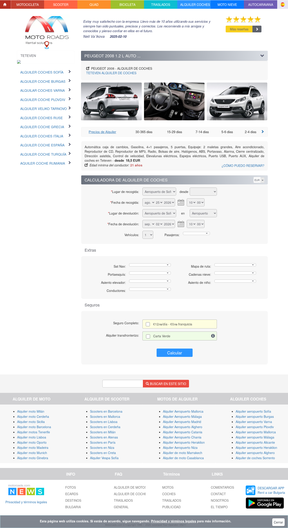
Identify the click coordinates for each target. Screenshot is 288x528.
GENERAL (121, 507)
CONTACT (218, 494)
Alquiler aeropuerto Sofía (253, 411)
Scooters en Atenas (104, 437)
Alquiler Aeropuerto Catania (182, 432)
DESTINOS (73, 500)
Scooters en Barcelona (106, 411)
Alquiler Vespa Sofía (104, 458)
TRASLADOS (123, 500)
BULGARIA (73, 507)
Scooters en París (102, 442)
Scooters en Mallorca (105, 416)
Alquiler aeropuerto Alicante (255, 442)
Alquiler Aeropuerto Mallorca (183, 411)
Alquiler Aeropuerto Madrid (182, 421)
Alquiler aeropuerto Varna (254, 421)
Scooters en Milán (103, 432)
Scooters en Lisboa (103, 421)
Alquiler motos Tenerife (33, 432)
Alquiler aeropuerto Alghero (255, 452)
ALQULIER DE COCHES (131, 494)
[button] (27, 4)
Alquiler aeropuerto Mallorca (256, 432)
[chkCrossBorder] (213, 335)
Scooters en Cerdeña (105, 427)
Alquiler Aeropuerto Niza (180, 447)
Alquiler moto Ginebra (32, 458)
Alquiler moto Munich (32, 452)
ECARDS (71, 494)
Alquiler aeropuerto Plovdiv (255, 427)
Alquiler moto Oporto (32, 442)
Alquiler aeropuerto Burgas (255, 416)
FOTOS (70, 487)
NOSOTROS (220, 500)
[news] (26, 489)
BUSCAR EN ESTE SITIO (167, 383)
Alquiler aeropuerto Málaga (255, 437)
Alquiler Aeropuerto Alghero (182, 427)
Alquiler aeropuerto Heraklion (256, 447)
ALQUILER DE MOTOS (130, 487)
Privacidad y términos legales (26, 502)
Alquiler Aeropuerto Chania (182, 437)
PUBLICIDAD (171, 507)
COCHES (169, 494)
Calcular (174, 353)
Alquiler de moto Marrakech (182, 452)
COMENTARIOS (222, 487)
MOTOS (167, 487)
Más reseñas (239, 29)
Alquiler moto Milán (30, 411)
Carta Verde (161, 336)
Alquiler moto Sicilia (31, 421)
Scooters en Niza (102, 447)
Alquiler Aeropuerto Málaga (182, 416)
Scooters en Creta (103, 452)
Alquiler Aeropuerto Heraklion (184, 442)
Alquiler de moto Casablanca (183, 458)
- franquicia (172, 324)
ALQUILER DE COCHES (111, 73)
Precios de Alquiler (102, 131)
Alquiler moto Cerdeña (33, 416)
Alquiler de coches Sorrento (255, 458)
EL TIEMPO (219, 507)
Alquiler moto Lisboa (31, 437)
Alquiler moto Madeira (32, 447)
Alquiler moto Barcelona (34, 427)
